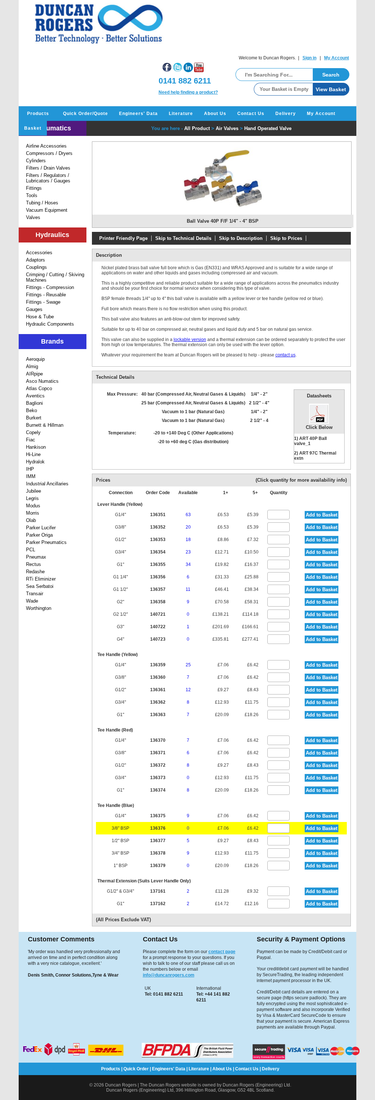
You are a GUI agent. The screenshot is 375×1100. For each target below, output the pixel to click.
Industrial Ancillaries (47, 483)
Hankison (36, 447)
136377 (158, 840)
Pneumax (36, 557)
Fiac (30, 439)
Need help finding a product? (188, 92)
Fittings (34, 188)
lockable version (190, 339)
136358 (158, 601)
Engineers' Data (138, 113)
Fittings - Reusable (46, 294)
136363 (158, 714)
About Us (215, 113)
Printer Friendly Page (123, 238)
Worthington (38, 608)
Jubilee (33, 491)
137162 (158, 903)
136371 (158, 752)
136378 (158, 853)
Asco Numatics (42, 381)
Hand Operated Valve (268, 128)
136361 (158, 689)
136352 (158, 527)
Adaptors (35, 260)
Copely (33, 432)
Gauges (34, 309)
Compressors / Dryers (49, 153)
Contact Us (250, 113)
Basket (32, 128)
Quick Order (136, 1068)
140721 (158, 614)
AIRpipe (34, 374)
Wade (32, 601)
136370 (158, 740)
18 (188, 539)
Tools (31, 195)
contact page (221, 951)
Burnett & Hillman (44, 425)
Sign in (309, 57)
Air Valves (227, 128)
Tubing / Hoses (42, 202)
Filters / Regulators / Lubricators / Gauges (48, 178)
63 (188, 514)
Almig (32, 366)
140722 (158, 626)
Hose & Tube (40, 316)
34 (188, 564)
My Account (336, 57)
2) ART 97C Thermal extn (315, 456)
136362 (158, 702)
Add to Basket (321, 515)
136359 (158, 664)
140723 (158, 639)
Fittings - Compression (50, 287)
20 (188, 527)
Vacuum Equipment (46, 210)
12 (188, 689)
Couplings (36, 267)
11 (188, 589)
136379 (158, 865)
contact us (285, 355)
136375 (158, 815)
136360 (158, 677)
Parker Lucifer (41, 527)
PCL (30, 549)
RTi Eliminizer (41, 579)
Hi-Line (33, 454)
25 (188, 664)
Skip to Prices (286, 238)
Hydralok (35, 461)
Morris (32, 513)
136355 (158, 564)
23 (188, 552)
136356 (158, 576)
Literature (181, 113)
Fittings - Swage (43, 302)
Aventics (35, 396)
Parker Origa (39, 535)
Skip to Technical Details (183, 238)
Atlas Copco (39, 388)
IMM (31, 476)
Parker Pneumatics (46, 542)
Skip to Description (241, 238)
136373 (158, 777)
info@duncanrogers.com (168, 975)
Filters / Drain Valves (48, 168)
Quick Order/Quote (85, 113)
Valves (33, 217)
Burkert (33, 418)
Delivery (285, 113)
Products (38, 113)
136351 (158, 514)
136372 (158, 765)
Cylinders (36, 160)
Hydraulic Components (50, 324)
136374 (158, 790)
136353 (158, 539)
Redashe (35, 571)
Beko (31, 410)
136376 (158, 828)
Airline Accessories (46, 146)
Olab (31, 520)
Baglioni (34, 403)
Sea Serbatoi (39, 586)
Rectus (33, 564)
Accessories (39, 252)
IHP (30, 469)
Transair (34, 593)
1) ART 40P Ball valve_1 (310, 441)
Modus (33, 505)
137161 (158, 891)
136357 (158, 589)
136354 (158, 552)
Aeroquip (35, 359)
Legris (32, 498)
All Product (197, 128)
